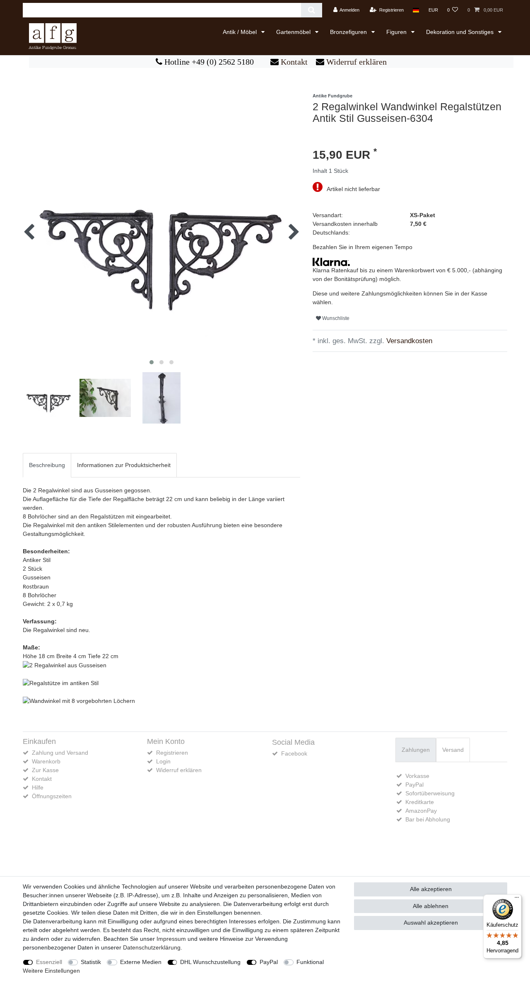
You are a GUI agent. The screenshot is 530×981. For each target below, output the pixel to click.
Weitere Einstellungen (51, 970)
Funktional (310, 962)
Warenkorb (46, 761)
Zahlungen (416, 749)
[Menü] (517, 899)
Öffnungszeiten (52, 796)
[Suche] (311, 10)
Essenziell (49, 962)
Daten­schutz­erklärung (152, 947)
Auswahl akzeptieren (431, 922)
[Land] (416, 10)
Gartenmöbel (294, 32)
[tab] (47, 465)
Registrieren (172, 752)
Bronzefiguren (349, 32)
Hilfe (37, 787)
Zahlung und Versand (60, 752)
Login (163, 761)
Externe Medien (140, 962)
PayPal (269, 962)
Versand (453, 749)
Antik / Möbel (240, 32)
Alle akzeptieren (431, 889)
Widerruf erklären (355, 62)
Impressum (171, 938)
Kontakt (293, 62)
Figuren (397, 32)
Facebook (294, 753)
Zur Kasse (45, 770)
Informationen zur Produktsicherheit (124, 465)
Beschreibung (47, 465)
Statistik (91, 962)
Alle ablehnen (430, 906)
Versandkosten (408, 341)
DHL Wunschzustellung (210, 962)
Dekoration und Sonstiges (460, 32)
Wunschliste (335, 318)
